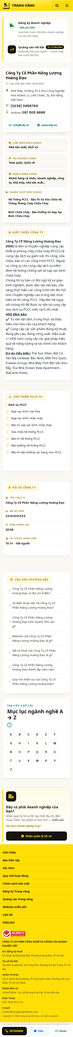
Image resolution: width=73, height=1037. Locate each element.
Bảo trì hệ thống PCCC (25, 438)
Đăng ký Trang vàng (16, 891)
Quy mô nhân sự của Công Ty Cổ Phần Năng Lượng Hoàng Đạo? (34, 681)
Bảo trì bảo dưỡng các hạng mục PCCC (36, 452)
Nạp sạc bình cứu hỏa (25, 411)
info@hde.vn (21, 125)
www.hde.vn (49, 125)
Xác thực (9, 868)
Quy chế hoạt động (15, 876)
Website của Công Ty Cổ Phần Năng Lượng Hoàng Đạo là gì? (32, 638)
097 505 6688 (33, 113)
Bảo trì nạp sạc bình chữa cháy (31, 425)
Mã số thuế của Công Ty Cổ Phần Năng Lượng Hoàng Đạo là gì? (34, 653)
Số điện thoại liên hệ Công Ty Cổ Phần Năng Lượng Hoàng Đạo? (33, 605)
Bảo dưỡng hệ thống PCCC (28, 445)
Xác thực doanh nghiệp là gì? (23, 826)
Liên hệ (7, 915)
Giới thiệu (9, 852)
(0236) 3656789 (24, 106)
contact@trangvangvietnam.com (20, 1011)
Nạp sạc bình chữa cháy (27, 418)
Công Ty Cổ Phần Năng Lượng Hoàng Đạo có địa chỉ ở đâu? (32, 591)
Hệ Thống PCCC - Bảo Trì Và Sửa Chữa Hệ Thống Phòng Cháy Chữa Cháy (35, 201)
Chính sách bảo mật (16, 883)
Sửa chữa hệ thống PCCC (27, 432)
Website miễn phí (14, 907)
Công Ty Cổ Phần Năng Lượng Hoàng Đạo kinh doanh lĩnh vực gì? (33, 621)
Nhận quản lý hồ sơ (39, 836)
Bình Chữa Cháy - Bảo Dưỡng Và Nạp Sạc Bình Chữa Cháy (35, 214)
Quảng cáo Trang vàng (18, 899)
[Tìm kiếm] (57, 5)
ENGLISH (9, 922)
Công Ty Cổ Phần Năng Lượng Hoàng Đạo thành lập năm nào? (33, 667)
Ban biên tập (11, 860)
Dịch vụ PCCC (17, 405)
